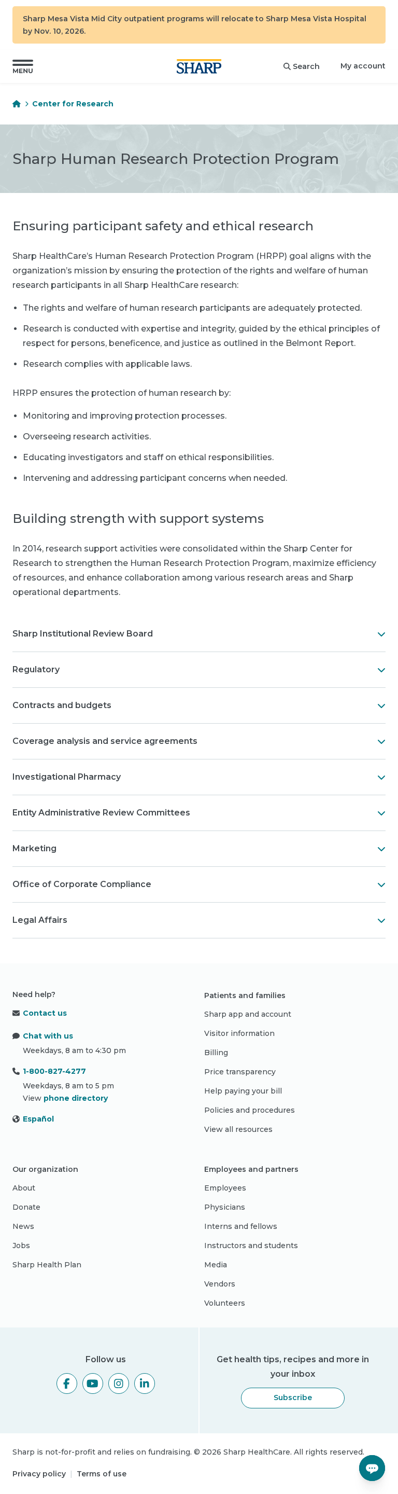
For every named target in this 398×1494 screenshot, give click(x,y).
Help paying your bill (243, 1091)
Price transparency (240, 1071)
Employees (225, 1188)
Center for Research (72, 103)
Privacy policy (39, 1473)
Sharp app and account (247, 1014)
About (23, 1188)
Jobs (21, 1245)
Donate (26, 1207)
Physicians (224, 1207)
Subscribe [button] (293, 1397)
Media (215, 1264)
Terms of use (101, 1473)
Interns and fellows (240, 1226)
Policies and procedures (249, 1110)
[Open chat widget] (372, 1468)
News (23, 1226)
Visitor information (239, 1033)
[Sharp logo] (199, 66)
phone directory (76, 1098)
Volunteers (224, 1303)
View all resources (238, 1129)
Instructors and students (251, 1245)
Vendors (219, 1284)
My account (363, 66)
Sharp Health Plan (46, 1264)
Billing (216, 1052)
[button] (22, 66)
